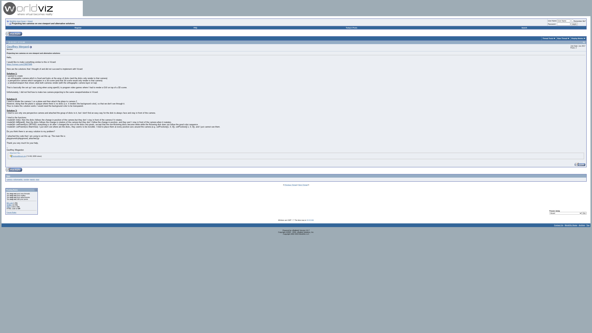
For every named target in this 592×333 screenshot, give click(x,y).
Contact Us (558, 225)
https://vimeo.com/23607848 (19, 64)
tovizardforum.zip (19, 156)
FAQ (195, 28)
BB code (10, 203)
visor (37, 179)
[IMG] (9, 207)
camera (9, 179)
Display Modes (577, 38)
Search (524, 28)
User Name (552, 21)
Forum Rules (11, 212)
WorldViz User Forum (18, 21)
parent (32, 179)
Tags (8, 176)
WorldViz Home (571, 225)
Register (78, 28)
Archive (582, 225)
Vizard (30, 21)
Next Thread (303, 185)
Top (588, 225)
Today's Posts (351, 28)
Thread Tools (548, 38)
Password (551, 24)
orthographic (18, 179)
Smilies (9, 205)
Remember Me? (580, 21)
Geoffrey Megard (18, 46)
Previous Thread (290, 185)
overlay (26, 179)
